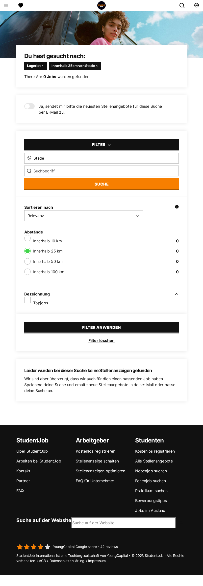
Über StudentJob (32, 451)
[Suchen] (184, 5)
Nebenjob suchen (151, 470)
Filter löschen (101, 340)
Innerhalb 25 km (48, 251)
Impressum (96, 561)
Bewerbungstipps (151, 500)
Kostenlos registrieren (95, 451)
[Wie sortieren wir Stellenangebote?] (177, 207)
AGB (42, 561)
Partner (23, 480)
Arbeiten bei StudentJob (38, 461)
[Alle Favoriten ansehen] (21, 5)
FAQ (20, 490)
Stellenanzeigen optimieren (100, 470)
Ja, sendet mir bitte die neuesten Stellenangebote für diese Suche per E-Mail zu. (100, 109)
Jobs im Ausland (150, 510)
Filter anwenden (101, 327)
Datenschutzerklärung (67, 561)
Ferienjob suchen (150, 480)
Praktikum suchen (151, 490)
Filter (99, 144)
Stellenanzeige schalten (97, 461)
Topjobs (40, 302)
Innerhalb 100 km (48, 271)
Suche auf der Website (43, 520)
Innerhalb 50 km (48, 261)
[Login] (196, 5)
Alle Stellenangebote (154, 461)
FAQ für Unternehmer (95, 480)
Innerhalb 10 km (47, 240)
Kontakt (23, 470)
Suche (102, 184)
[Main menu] (6, 5)
